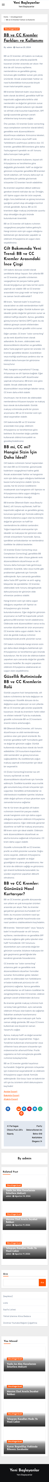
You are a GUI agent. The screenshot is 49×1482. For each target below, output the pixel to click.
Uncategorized (12, 29)
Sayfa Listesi (9, 1309)
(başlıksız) (8, 1296)
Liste (5, 1303)
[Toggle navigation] (3, 4)
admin (9, 47)
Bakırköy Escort (11, 1095)
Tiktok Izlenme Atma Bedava (17, 1316)
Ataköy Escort (11, 1099)
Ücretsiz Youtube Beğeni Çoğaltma (20, 1323)
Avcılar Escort (10, 1091)
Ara (5, 1274)
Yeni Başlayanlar (26, 3)
